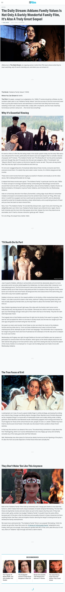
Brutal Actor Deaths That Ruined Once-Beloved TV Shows (39, 576)
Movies (4, 7)
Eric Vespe (6, 22)
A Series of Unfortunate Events (38, 525)
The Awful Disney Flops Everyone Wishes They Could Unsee (55, 577)
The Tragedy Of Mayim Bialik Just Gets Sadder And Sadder (8, 577)
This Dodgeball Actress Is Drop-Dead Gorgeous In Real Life (24, 576)
